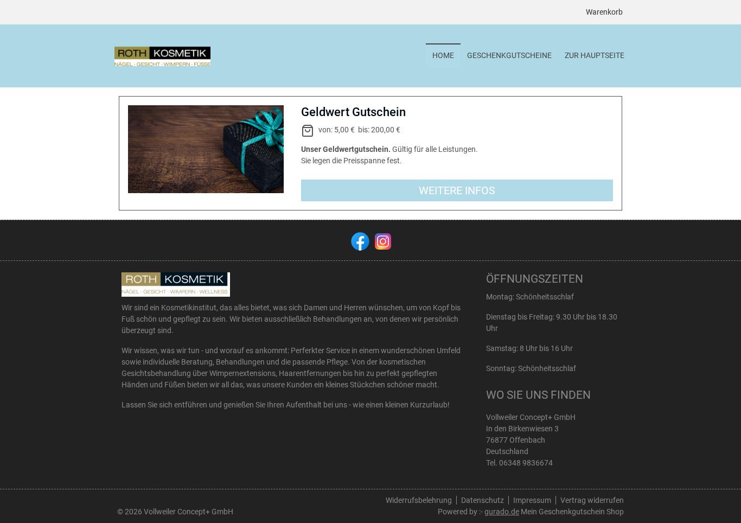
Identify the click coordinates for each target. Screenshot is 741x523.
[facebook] (359, 240)
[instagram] (382, 240)
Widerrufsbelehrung (419, 500)
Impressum (532, 500)
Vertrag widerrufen (592, 500)
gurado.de (501, 511)
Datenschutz (482, 500)
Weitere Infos (457, 190)
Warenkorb (604, 12)
